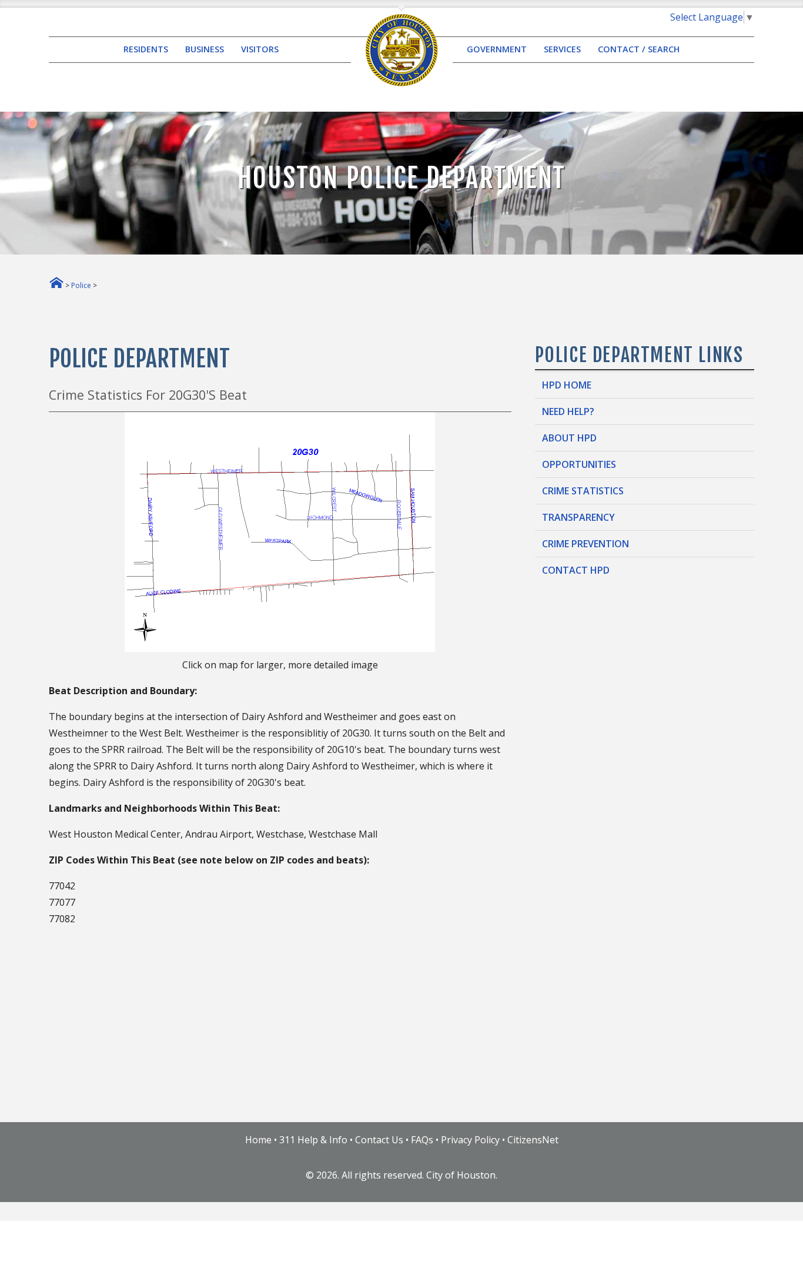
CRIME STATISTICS (583, 490)
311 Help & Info (313, 1139)
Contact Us (379, 1139)
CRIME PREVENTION (585, 543)
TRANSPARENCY (578, 517)
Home (258, 1139)
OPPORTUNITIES (579, 464)
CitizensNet (532, 1139)
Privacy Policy (470, 1139)
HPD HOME (566, 385)
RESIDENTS (145, 49)
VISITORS (260, 49)
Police (81, 285)
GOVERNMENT (497, 49)
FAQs (422, 1139)
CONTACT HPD (576, 570)
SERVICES (562, 49)
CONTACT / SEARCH (639, 49)
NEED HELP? (568, 411)
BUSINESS (204, 49)
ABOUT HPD (569, 437)
